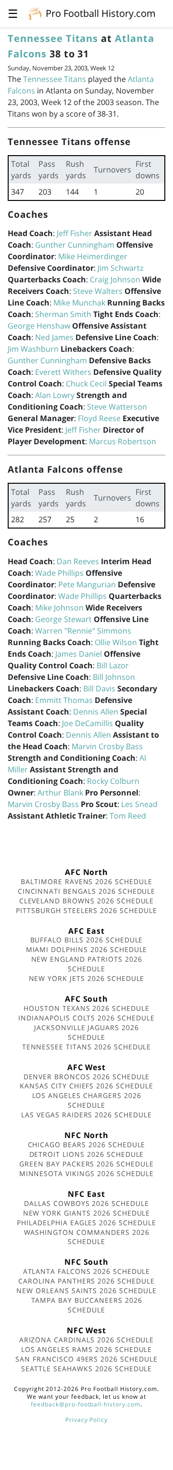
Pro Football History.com (101, 13)
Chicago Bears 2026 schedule (87, 1144)
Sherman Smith (63, 314)
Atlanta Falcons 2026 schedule (86, 1271)
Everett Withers (63, 372)
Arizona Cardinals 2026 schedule (86, 1339)
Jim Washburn (33, 349)
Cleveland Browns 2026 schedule (86, 900)
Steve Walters (98, 291)
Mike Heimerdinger (92, 256)
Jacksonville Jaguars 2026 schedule (86, 1032)
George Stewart (63, 619)
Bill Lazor (113, 665)
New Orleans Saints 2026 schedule (86, 1290)
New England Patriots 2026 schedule (86, 963)
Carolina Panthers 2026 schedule (86, 1280)
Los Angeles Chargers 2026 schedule (86, 1100)
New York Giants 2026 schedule (86, 1213)
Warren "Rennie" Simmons (83, 630)
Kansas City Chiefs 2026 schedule (86, 1085)
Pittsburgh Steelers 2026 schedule (86, 910)
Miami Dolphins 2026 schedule (87, 949)
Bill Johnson (114, 677)
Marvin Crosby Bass (107, 746)
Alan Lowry (54, 395)
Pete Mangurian (87, 584)
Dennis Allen (95, 711)
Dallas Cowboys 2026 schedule (86, 1203)
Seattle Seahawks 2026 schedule (86, 1368)
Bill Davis (99, 688)
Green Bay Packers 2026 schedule (86, 1163)
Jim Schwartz (120, 268)
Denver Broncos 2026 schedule (87, 1076)
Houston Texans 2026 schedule (86, 1008)
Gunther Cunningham (74, 244)
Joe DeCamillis (87, 723)
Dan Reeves (78, 561)
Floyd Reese (99, 418)
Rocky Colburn (113, 781)
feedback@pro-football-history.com (85, 1404)
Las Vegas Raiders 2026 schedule (86, 1114)
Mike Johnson (59, 607)
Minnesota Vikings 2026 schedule (86, 1173)
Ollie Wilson (116, 642)
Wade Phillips (59, 573)
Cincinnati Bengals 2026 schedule (87, 891)
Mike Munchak (79, 302)
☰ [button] (13, 13)
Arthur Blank (60, 792)
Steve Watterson (117, 406)
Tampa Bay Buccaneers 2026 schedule (86, 1305)
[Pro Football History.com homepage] (35, 13)
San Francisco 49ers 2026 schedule (86, 1359)
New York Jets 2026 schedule (87, 978)
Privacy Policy (86, 1420)
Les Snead (139, 804)
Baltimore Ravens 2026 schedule (86, 881)
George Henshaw (39, 325)
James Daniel (78, 654)
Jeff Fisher (74, 233)
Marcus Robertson (122, 441)
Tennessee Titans (53, 38)
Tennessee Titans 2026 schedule (86, 1046)
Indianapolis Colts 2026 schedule (86, 1017)
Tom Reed (128, 815)
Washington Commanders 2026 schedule (86, 1237)
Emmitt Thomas (64, 700)
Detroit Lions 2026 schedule (86, 1154)
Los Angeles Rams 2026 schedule (86, 1349)
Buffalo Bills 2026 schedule (86, 939)
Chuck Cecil (86, 383)
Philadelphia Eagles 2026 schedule (86, 1222)
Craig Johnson (115, 279)
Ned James (54, 337)
